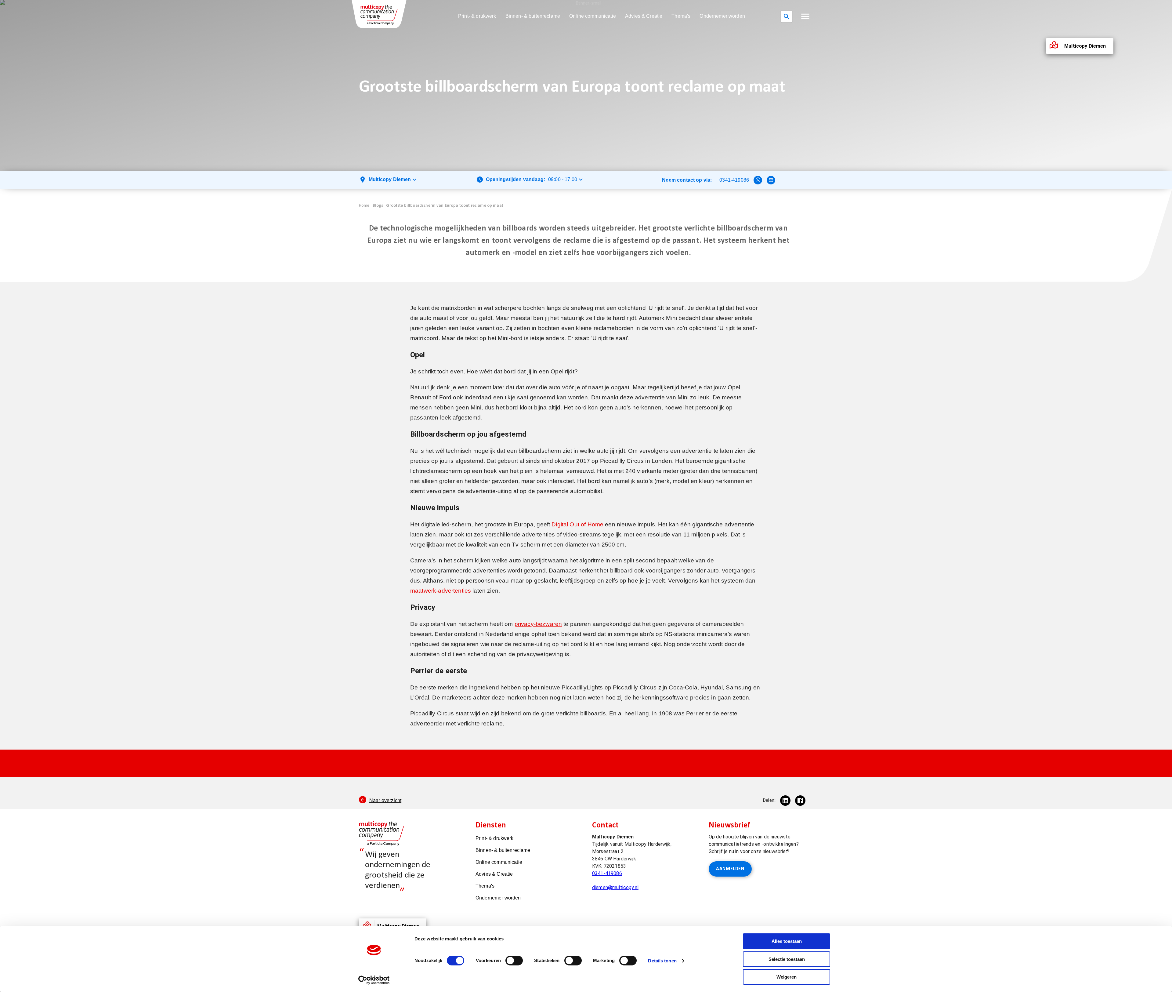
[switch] (514, 960)
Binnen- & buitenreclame (532, 16)
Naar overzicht (385, 800)
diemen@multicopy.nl (615, 887)
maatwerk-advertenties (440, 590)
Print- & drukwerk (477, 16)
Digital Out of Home (577, 524)
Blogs (378, 205)
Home (364, 205)
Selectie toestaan (787, 959)
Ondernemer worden (722, 16)
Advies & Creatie (643, 16)
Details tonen (662, 960)
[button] (805, 16)
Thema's (680, 16)
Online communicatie (592, 16)
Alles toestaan (787, 941)
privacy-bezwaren (538, 624)
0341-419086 (734, 180)
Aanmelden (730, 869)
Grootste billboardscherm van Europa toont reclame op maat (444, 205)
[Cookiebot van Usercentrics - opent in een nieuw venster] (374, 980)
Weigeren (786, 976)
